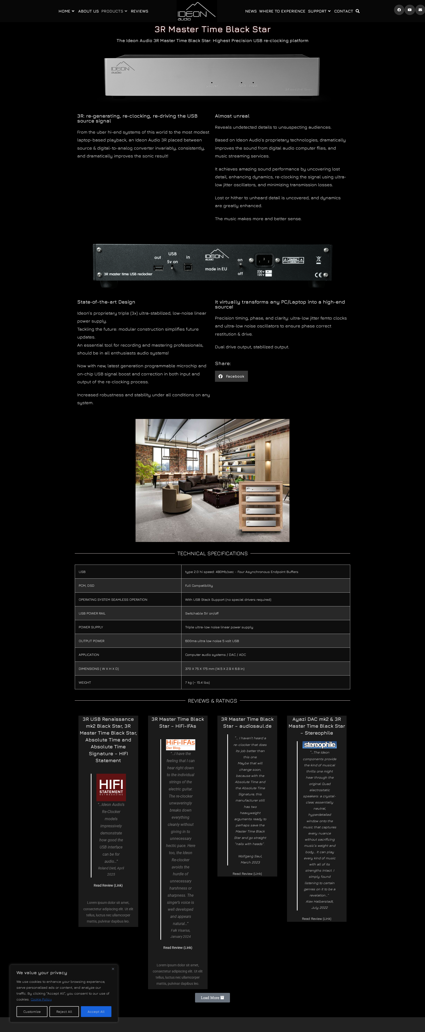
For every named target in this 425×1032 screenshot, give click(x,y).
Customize (32, 1011)
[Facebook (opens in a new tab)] (399, 10)
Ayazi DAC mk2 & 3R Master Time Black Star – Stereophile (316, 726)
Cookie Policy (41, 999)
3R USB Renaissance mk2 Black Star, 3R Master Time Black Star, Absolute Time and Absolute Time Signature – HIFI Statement (108, 739)
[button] (231, 376)
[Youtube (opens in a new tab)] (409, 10)
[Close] (113, 969)
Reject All (64, 1011)
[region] (64, 993)
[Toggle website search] (357, 11)
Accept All (96, 1011)
